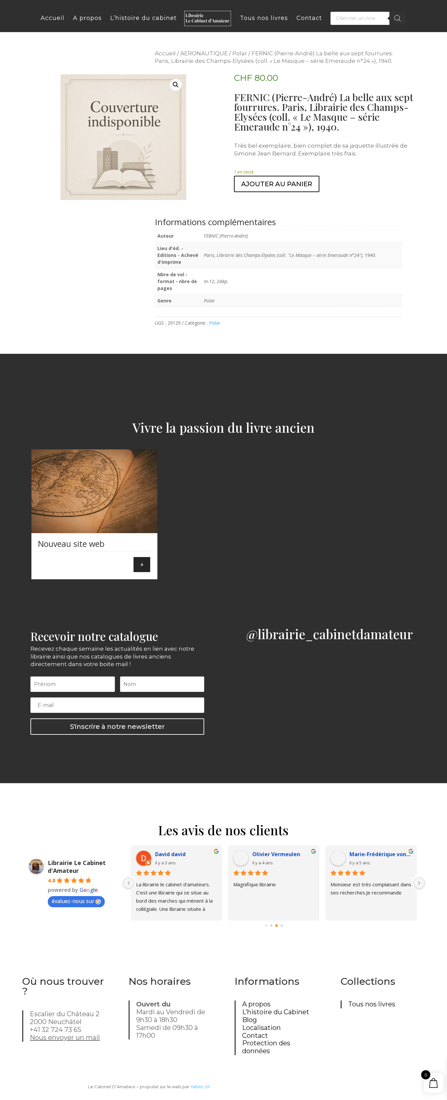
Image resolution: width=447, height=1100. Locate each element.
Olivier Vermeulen (276, 854)
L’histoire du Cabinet (275, 1012)
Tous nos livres (371, 1004)
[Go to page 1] (271, 926)
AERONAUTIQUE (204, 53)
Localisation (261, 1028)
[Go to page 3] (281, 926)
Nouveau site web (71, 543)
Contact (255, 1035)
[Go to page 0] (266, 926)
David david (170, 854)
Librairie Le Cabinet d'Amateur (77, 867)
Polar (239, 53)
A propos (256, 1004)
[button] (176, 85)
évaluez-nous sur (73, 901)
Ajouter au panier (276, 184)
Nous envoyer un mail (65, 1037)
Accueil (165, 53)
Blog (249, 1020)
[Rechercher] (397, 18)
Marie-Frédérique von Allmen (380, 854)
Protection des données (266, 1047)
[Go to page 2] (276, 926)
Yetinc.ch (200, 1086)
